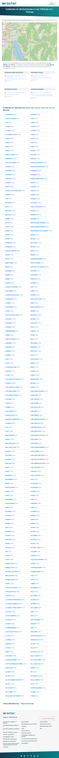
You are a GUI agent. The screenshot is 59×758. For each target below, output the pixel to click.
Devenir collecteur (45, 724)
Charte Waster (25, 730)
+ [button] (3, 24)
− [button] (3, 27)
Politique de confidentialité (29, 741)
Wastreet (5, 747)
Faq (41, 728)
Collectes (10, 20)
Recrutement (25, 721)
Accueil (5, 20)
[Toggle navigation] (55, 3)
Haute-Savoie (16, 20)
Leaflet (55, 60)
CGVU (22, 728)
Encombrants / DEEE (8, 736)
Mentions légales (26, 733)
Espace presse (43, 721)
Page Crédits (24, 743)
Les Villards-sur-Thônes (25, 20)
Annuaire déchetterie (46, 726)
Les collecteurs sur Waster (29, 738)
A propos (23, 726)
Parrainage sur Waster (9, 741)
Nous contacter (48, 718)
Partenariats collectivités (28, 724)
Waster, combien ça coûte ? (10, 732)
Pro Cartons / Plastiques (10, 739)
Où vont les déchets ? (9, 734)
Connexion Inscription (51, 4)
